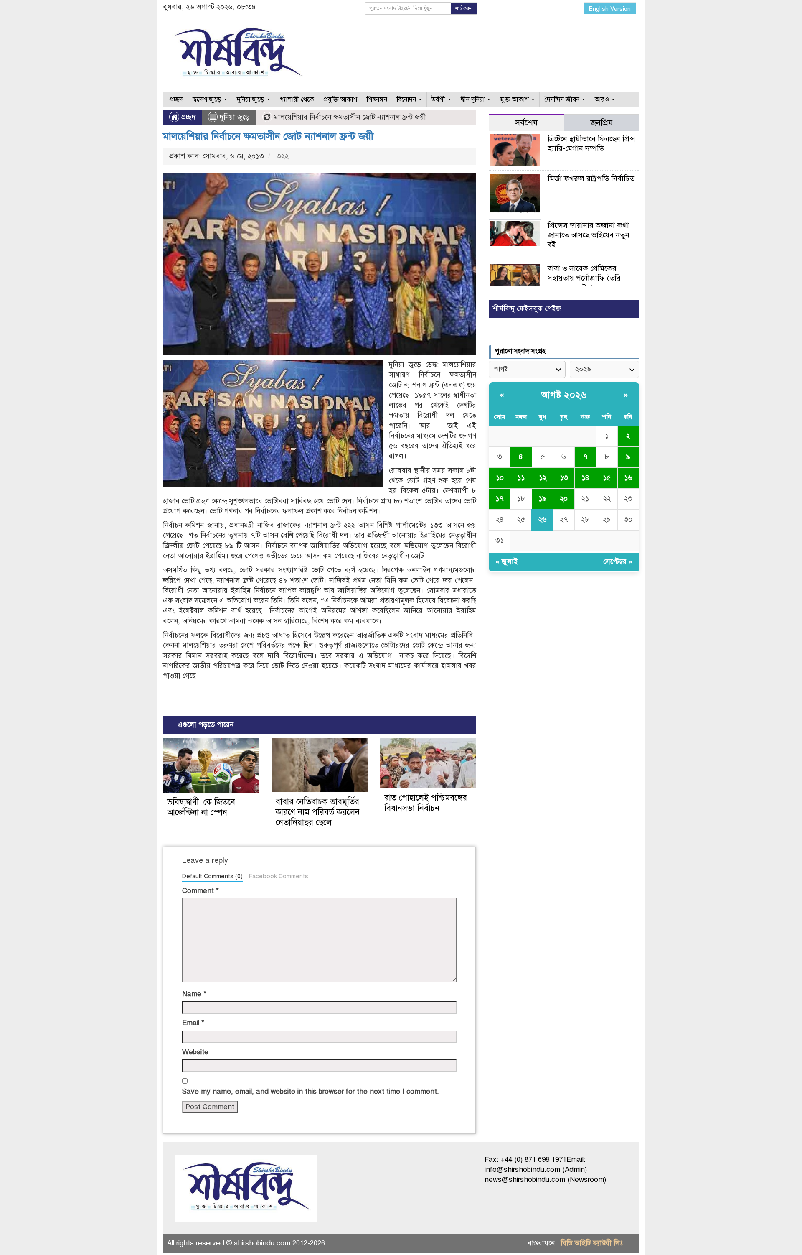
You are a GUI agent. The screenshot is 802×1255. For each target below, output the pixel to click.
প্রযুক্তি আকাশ (340, 99)
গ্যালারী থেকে (297, 99)
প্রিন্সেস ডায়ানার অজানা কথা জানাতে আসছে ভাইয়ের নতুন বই (588, 235)
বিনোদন (407, 99)
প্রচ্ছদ (175, 99)
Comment (200, 890)
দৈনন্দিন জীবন (562, 99)
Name (194, 994)
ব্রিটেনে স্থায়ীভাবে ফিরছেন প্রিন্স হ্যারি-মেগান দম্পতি (591, 143)
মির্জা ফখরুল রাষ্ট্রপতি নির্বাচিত (591, 178)
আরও (603, 99)
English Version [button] (610, 9)
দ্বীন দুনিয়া (473, 99)
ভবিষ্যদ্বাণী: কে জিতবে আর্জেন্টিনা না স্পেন (201, 807)
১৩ (564, 477)
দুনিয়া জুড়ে (251, 99)
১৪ (585, 477)
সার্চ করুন (464, 8)
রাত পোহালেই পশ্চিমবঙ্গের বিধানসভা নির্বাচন (425, 803)
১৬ (628, 477)
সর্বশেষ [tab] (526, 122)
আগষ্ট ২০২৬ (563, 394)
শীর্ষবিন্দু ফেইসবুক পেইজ (527, 308)
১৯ (542, 498)
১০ (500, 477)
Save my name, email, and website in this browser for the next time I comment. (310, 1091)
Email (193, 1022)
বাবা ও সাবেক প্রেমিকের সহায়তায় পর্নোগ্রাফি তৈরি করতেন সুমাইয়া (584, 278)
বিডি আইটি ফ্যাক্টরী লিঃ (592, 1243)
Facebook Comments (278, 876)
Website (195, 1052)
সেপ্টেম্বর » (618, 561)
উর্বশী (439, 99)
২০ (564, 498)
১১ (521, 477)
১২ (542, 477)
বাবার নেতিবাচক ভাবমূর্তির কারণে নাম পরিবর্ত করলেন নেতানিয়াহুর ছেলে (318, 812)
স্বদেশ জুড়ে (208, 99)
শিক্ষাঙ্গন (377, 99)
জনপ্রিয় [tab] (602, 122)
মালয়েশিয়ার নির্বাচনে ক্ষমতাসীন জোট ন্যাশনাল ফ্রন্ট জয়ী (268, 136)
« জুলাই (506, 561)
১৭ (499, 498)
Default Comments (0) (212, 876)
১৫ (607, 477)
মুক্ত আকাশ (515, 99)
